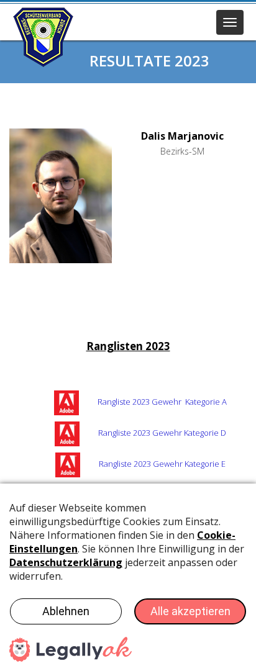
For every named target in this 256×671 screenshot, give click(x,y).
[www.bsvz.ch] (43, 37)
